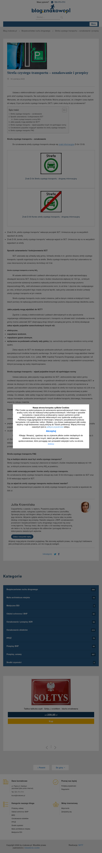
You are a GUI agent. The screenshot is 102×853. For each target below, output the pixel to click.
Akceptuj (51, 431)
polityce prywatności (54, 426)
